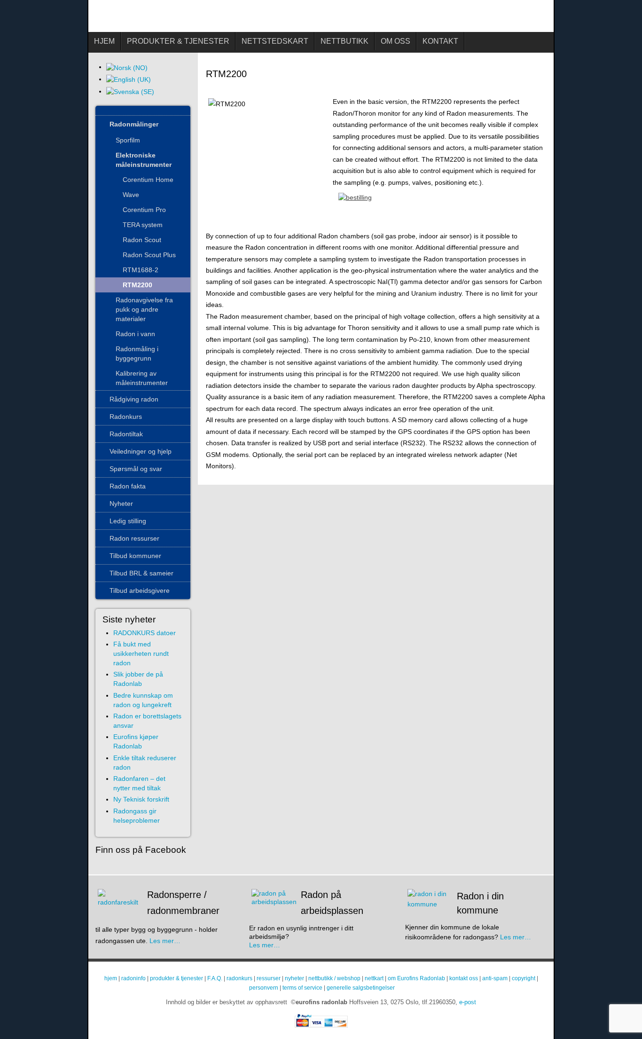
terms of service (302, 987)
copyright (523, 978)
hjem (110, 978)
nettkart (374, 978)
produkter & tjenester (176, 978)
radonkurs (239, 978)
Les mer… (164, 941)
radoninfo (133, 978)
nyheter (294, 978)
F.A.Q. (214, 978)
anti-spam (495, 978)
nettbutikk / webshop (334, 978)
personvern (263, 987)
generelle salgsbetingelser (361, 987)
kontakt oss (463, 978)
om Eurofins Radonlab (416, 978)
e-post (467, 1002)
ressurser (269, 978)
